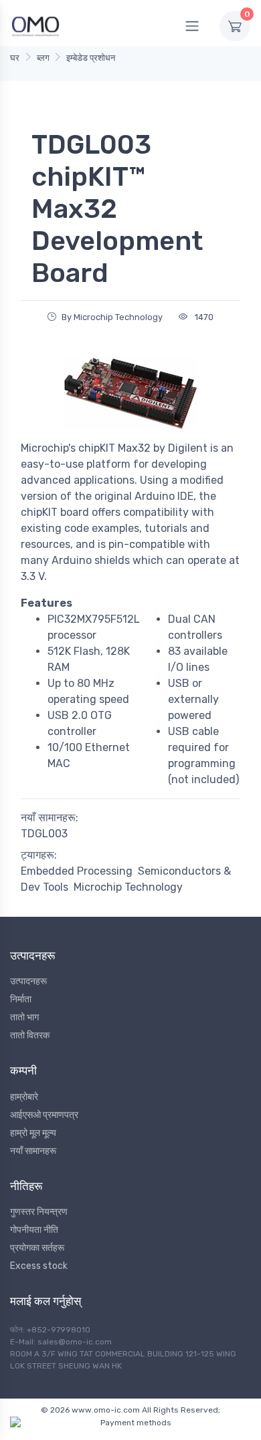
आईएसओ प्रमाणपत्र (44, 1115)
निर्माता (20, 999)
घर (14, 58)
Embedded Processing (77, 871)
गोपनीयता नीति (34, 1230)
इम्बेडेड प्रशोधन (90, 58)
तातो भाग (24, 1017)
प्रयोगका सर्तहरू (37, 1248)
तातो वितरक (30, 1035)
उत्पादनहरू (28, 981)
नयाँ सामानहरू (33, 1151)
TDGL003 (44, 833)
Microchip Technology (128, 887)
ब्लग (43, 58)
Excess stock (39, 1266)
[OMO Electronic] (35, 25)
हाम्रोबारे (24, 1097)
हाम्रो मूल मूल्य (33, 1133)
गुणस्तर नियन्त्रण (39, 1211)
